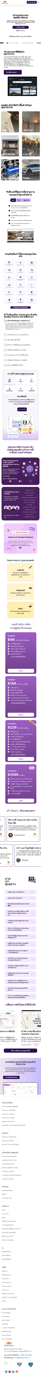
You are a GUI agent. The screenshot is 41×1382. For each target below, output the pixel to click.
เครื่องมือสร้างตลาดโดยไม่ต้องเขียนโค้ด (13, 1125)
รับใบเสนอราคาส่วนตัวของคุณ (20, 307)
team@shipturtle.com (22, 1358)
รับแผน (20, 671)
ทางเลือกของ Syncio (8, 1164)
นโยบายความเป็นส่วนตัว (9, 1137)
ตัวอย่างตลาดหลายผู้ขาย (9, 1232)
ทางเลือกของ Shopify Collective (11, 1175)
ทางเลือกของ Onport (8, 1171)
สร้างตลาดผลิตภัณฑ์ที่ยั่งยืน (10, 1106)
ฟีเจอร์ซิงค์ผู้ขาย (6, 1259)
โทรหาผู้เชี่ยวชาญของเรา (11, 72)
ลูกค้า (3, 1217)
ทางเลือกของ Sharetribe (9, 1156)
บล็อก (3, 1210)
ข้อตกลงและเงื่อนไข (8, 1140)
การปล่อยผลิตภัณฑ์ (7, 1225)
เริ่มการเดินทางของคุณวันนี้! (20, 1051)
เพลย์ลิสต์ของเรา (7, 1251)
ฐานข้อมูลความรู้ (7, 1198)
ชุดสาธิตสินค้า (6, 1255)
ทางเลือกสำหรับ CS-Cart (9, 1160)
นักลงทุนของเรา (6, 1282)
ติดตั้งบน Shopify (20, 30)
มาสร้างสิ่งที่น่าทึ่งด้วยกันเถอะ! (11, 1077)
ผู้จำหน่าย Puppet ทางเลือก (10, 1167)
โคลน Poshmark (7, 1339)
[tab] (9, 380)
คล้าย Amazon (6, 1312)
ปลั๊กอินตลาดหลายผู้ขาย (9, 1221)
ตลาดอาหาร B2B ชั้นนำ (9, 1110)
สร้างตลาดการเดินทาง (8, 1114)
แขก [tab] (13, 200)
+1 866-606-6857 (25, 1355)
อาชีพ (3, 1301)
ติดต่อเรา (4, 1194)
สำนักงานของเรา (7, 1286)
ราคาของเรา (5, 1290)
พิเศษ (31, 768)
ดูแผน (21, 800)
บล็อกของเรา (6, 1278)
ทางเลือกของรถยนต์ (8, 1179)
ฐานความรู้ (5, 1214)
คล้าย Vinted (6, 1320)
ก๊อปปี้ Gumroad (6, 1331)
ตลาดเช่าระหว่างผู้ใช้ (8, 1118)
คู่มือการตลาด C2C (7, 1236)
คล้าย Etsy (5, 1324)
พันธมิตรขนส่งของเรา (8, 1293)
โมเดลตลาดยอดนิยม (8, 1240)
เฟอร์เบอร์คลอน (6, 1335)
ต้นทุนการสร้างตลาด (8, 1121)
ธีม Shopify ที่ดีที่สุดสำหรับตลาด (11, 1229)
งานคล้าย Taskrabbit (8, 1327)
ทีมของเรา (5, 1271)
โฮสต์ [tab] (19, 200)
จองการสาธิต (22, 409)
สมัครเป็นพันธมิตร (7, 1190)
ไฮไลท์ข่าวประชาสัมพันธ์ (9, 1297)
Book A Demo (32, 2)
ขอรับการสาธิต (20, 27)
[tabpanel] (20, 223)
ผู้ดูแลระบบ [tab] (26, 200)
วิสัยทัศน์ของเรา (6, 1275)
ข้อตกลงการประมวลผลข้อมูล (10, 1144)
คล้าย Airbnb (6, 1316)
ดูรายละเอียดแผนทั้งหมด (18, 656)
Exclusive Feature (22, 532)
